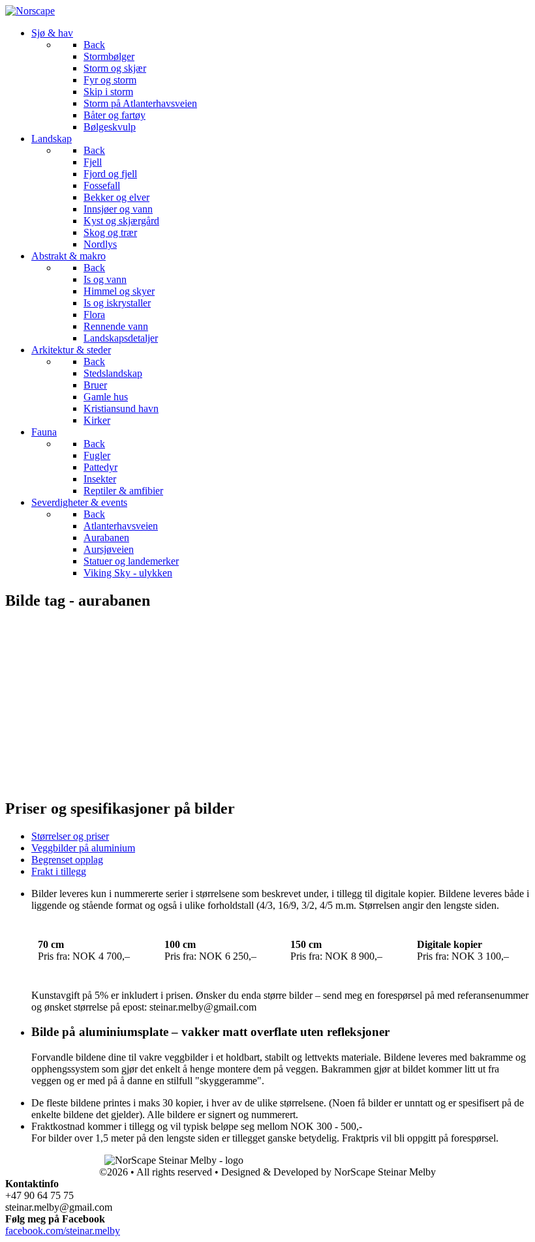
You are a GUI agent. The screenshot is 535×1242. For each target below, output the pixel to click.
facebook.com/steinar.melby (62, 1230)
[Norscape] (30, 10)
